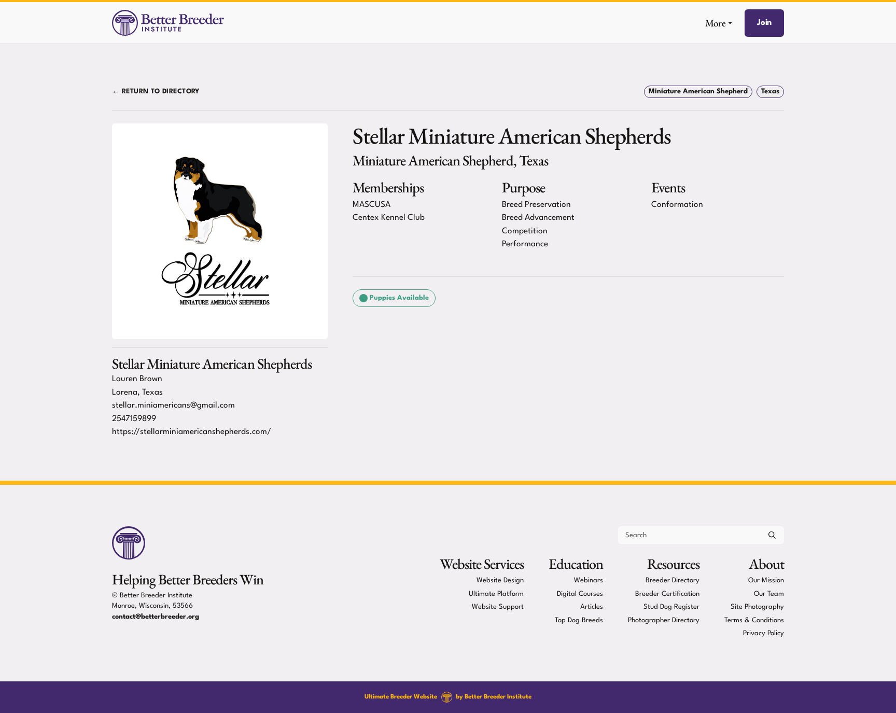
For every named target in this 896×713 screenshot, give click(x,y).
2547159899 (134, 419)
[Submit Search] (772, 535)
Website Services (481, 563)
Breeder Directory (672, 580)
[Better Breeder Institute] (168, 23)
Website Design (500, 580)
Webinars (588, 580)
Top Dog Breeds (579, 620)
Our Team (769, 593)
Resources (673, 563)
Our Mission (766, 580)
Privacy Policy (763, 633)
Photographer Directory (663, 620)
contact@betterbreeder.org (155, 616)
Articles (591, 607)
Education (576, 563)
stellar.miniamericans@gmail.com (173, 405)
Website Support (498, 607)
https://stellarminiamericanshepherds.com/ (191, 432)
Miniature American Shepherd (698, 91)
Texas (770, 91)
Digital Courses (580, 593)
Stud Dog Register (671, 607)
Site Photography (757, 607)
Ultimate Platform (496, 593)
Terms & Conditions (754, 620)
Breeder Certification (667, 593)
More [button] (715, 23)
